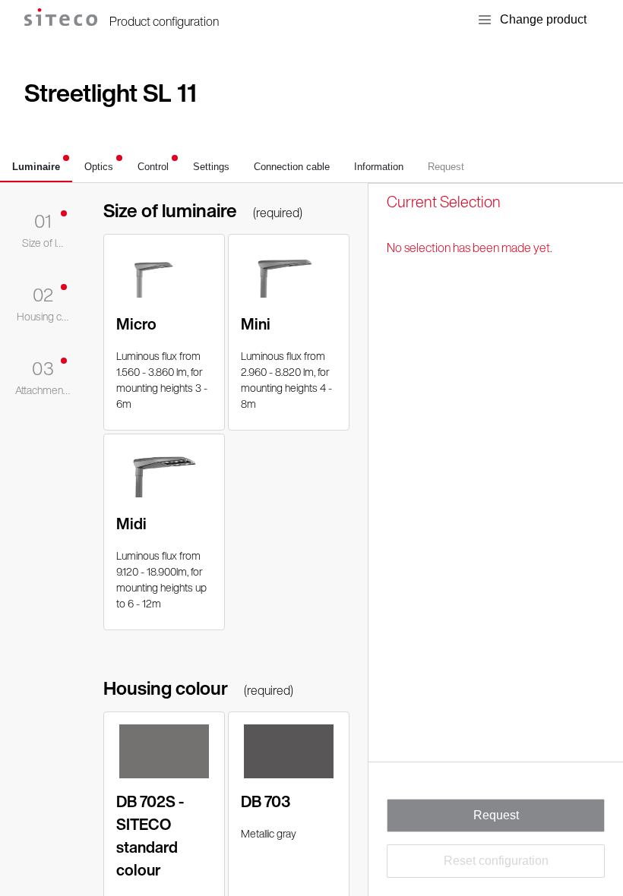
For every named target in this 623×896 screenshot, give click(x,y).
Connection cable (292, 166)
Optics (98, 166)
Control (153, 166)
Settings (211, 166)
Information (378, 166)
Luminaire (36, 166)
